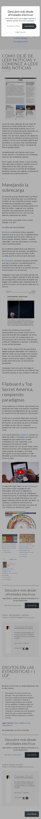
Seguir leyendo (20, 32)
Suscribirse (29, 26)
